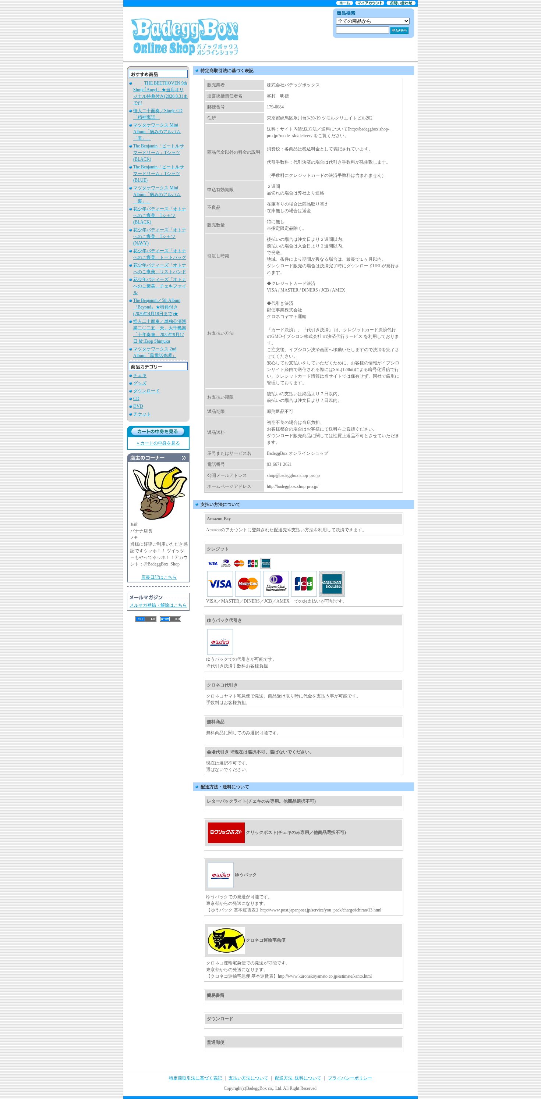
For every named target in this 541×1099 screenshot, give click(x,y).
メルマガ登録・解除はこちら (158, 605)
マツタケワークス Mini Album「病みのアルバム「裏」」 (157, 194)
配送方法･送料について (298, 1078)
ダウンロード (146, 390)
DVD (138, 406)
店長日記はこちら (159, 577)
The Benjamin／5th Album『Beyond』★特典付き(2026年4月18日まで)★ (156, 307)
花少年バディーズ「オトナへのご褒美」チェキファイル (159, 286)
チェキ (139, 375)
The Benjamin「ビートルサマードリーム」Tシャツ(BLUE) (158, 173)
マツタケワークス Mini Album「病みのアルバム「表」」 (157, 131)
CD (136, 398)
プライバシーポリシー (350, 1078)
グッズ (139, 383)
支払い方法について (248, 1078)
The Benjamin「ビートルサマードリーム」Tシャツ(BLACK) (158, 152)
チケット (142, 414)
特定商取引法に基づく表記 (195, 1078)
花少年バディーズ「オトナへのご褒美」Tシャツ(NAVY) (159, 236)
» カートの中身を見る (158, 443)
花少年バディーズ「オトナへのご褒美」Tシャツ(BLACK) (159, 215)
